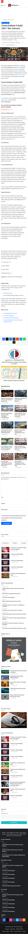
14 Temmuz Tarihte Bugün (16, 554)
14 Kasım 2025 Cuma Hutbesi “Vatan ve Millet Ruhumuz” (20, 448)
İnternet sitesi (4, 509)
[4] (2, 220)
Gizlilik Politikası (19, 929)
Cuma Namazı (4, 98)
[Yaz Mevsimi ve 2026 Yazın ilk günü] (5, 765)
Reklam (11, 931)
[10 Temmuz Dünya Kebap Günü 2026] (5, 575)
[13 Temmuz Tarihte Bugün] (5, 562)
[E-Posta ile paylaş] (14, 342)
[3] (24, 199)
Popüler (15, 543)
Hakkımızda (12, 929)
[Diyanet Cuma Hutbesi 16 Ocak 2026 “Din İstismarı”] (21, 393)
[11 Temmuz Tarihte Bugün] (5, 777)
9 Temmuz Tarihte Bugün (16, 795)
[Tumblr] (14, 339)
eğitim (14, 151)
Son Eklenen (5, 543)
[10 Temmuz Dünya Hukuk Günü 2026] (5, 791)
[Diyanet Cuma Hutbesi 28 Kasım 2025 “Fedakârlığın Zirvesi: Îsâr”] (21, 424)
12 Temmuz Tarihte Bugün (16, 567)
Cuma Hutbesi (11, 19)
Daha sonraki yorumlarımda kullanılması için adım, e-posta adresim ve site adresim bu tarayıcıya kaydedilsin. (13, 518)
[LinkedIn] (10, 339)
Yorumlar (23, 543)
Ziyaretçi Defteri (18, 931)
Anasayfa (4, 19)
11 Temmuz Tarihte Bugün (16, 775)
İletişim (24, 931)
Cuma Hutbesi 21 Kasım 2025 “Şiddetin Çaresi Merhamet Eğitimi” (7, 448)
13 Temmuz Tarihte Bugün (16, 560)
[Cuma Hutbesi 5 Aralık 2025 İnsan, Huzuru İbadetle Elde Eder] (7, 424)
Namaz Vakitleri (5, 931)
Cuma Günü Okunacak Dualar (11, 317)
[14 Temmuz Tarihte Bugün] (5, 556)
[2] (23, 188)
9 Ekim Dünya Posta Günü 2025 (18, 688)
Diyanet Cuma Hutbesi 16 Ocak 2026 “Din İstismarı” (21, 400)
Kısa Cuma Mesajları (9, 315)
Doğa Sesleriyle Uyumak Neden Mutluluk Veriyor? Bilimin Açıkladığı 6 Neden (17, 784)
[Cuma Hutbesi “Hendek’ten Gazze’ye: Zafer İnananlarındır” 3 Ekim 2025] (7, 456)
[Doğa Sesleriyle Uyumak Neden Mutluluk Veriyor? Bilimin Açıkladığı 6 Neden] (5, 784)
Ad (2, 497)
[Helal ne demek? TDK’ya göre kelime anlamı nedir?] (5, 697)
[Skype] (20, 339)
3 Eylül (20, 65)
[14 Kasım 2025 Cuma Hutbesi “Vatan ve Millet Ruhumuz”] (21, 441)
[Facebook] (3, 339)
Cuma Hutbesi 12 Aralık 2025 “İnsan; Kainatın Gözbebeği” (20, 415)
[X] (7, 339)
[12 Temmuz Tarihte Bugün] (5, 569)
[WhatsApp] (24, 339)
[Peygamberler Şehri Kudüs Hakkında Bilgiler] (5, 677)
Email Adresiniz (5, 813)
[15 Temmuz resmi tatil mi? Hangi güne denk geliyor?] (5, 549)
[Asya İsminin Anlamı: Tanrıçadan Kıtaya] (5, 684)
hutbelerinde (16, 69)
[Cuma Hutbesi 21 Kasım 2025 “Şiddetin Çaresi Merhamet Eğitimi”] (7, 441)
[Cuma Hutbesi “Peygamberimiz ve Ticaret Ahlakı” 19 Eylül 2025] (21, 456)
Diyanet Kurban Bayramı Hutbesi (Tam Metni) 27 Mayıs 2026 (7, 400)
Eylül (24, 85)
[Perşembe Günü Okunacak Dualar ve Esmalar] (5, 672)
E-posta (3, 503)
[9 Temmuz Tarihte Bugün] (5, 797)
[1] (14, 139)
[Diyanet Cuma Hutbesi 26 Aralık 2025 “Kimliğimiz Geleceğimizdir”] (7, 408)
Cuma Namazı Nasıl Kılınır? (10, 313)
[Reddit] (17, 339)
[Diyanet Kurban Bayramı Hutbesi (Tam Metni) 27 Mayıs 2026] (7, 393)
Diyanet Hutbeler (8, 293)
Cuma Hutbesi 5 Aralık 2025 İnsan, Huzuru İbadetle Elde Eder (6, 431)
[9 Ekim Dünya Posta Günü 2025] (5, 690)
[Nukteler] (14, 5)
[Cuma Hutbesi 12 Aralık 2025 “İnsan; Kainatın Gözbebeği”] (21, 408)
